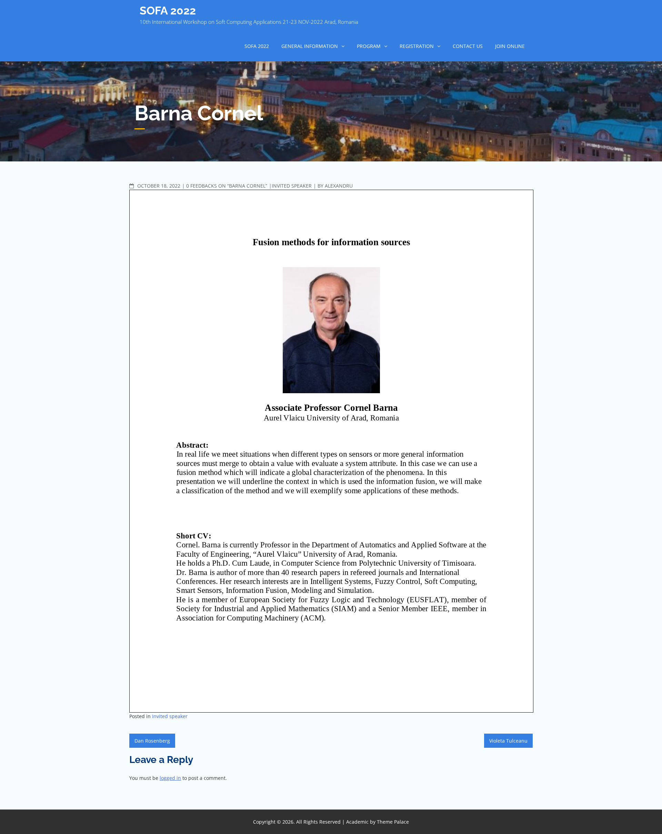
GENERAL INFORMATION (309, 46)
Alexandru (339, 185)
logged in (170, 778)
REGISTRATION (417, 46)
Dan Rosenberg (152, 740)
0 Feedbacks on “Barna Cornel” (226, 185)
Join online (510, 46)
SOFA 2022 (168, 10)
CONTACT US (468, 46)
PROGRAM (369, 46)
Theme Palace (393, 821)
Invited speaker (292, 185)
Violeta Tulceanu (508, 740)
